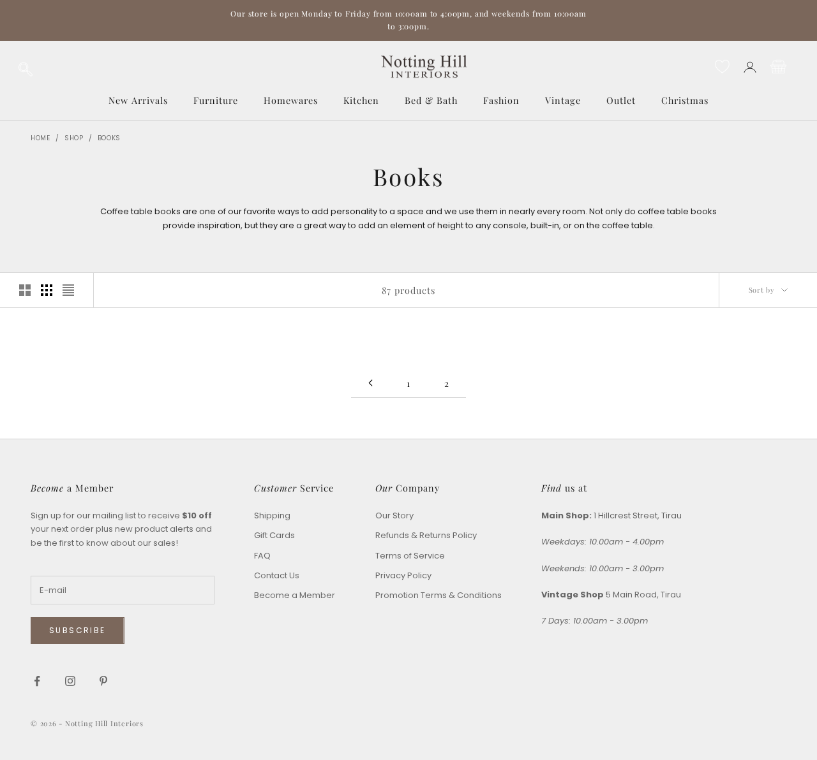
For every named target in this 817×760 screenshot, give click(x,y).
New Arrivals (138, 100)
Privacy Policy (403, 575)
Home (40, 138)
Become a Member (294, 595)
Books (109, 138)
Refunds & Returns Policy (426, 535)
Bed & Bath (431, 100)
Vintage (563, 100)
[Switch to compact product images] (68, 290)
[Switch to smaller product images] (46, 290)
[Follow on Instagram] (70, 681)
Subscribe (77, 630)
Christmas (684, 100)
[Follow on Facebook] (37, 681)
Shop (74, 138)
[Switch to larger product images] (25, 290)
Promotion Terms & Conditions (438, 595)
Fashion (501, 100)
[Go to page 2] (370, 383)
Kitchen (361, 100)
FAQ (262, 556)
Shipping (272, 515)
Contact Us (276, 575)
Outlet (621, 100)
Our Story (394, 515)
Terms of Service (410, 556)
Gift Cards (274, 535)
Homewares (291, 100)
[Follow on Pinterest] (103, 681)
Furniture (215, 100)
